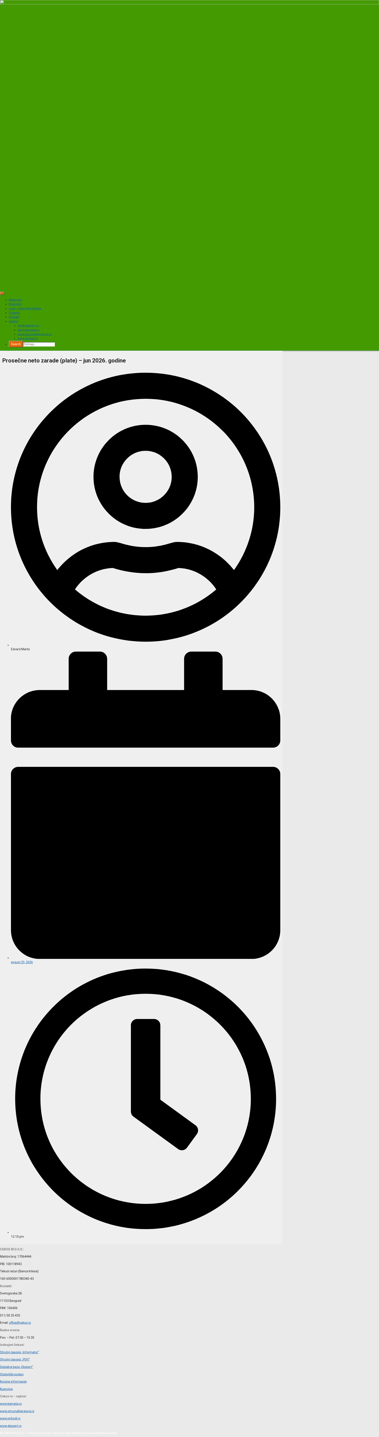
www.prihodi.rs (28, 338)
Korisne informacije (13, 1381)
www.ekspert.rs (28, 325)
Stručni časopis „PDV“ (15, 1359)
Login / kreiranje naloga (25, 308)
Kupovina (15, 304)
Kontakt (14, 317)
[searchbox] (39, 344)
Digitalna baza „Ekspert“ (16, 1367)
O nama (14, 313)
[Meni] (2, 293)
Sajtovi (13, 321)
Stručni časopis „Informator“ (19, 1352)
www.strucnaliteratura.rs (35, 334)
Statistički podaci (11, 1374)
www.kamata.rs (28, 330)
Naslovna (15, 300)
